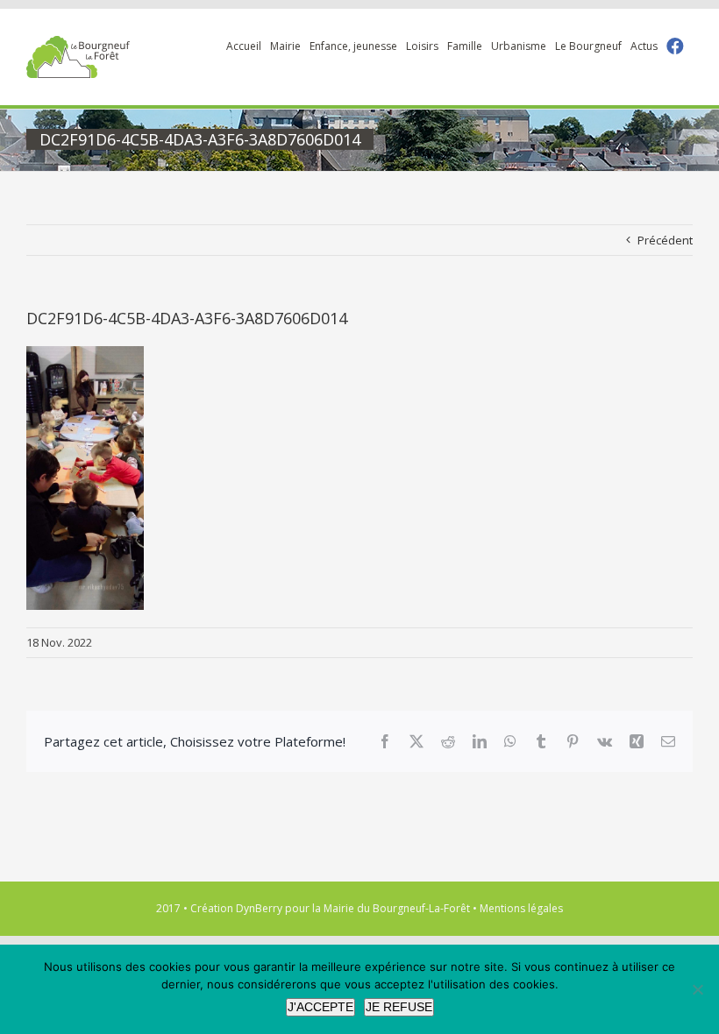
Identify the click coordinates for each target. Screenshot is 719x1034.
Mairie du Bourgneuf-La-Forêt (397, 908)
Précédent (665, 240)
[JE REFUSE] (697, 989)
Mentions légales (521, 908)
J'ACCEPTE (320, 1007)
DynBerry (259, 908)
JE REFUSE (399, 1007)
